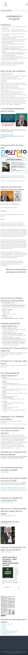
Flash (6, 652)
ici (23, 458)
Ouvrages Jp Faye (6, 634)
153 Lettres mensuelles (7, 624)
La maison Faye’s (5, 472)
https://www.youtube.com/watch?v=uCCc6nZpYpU (13, 180)
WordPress (21, 652)
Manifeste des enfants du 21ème (9, 631)
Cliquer (20, 304)
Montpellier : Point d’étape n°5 (9, 632)
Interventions (5, 629)
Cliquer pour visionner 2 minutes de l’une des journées (13, 424)
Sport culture (12, 651)
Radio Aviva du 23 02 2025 (7, 502)
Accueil (3, 626)
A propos (4, 625)
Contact (4, 628)
